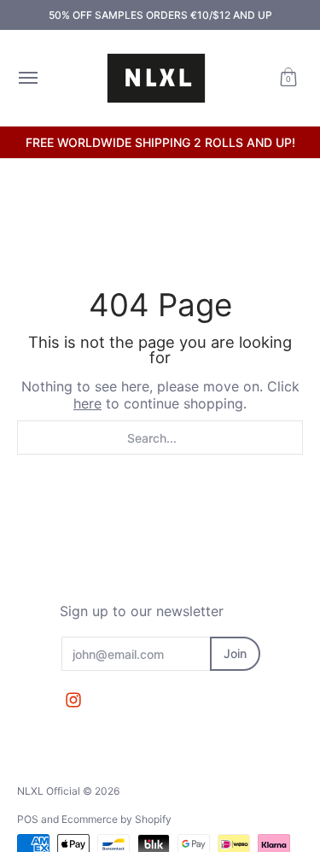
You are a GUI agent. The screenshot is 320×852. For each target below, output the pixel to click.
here (87, 403)
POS (27, 819)
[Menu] (27, 78)
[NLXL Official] (156, 78)
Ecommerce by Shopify (116, 819)
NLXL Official (48, 790)
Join (235, 653)
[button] (288, 78)
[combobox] (160, 437)
